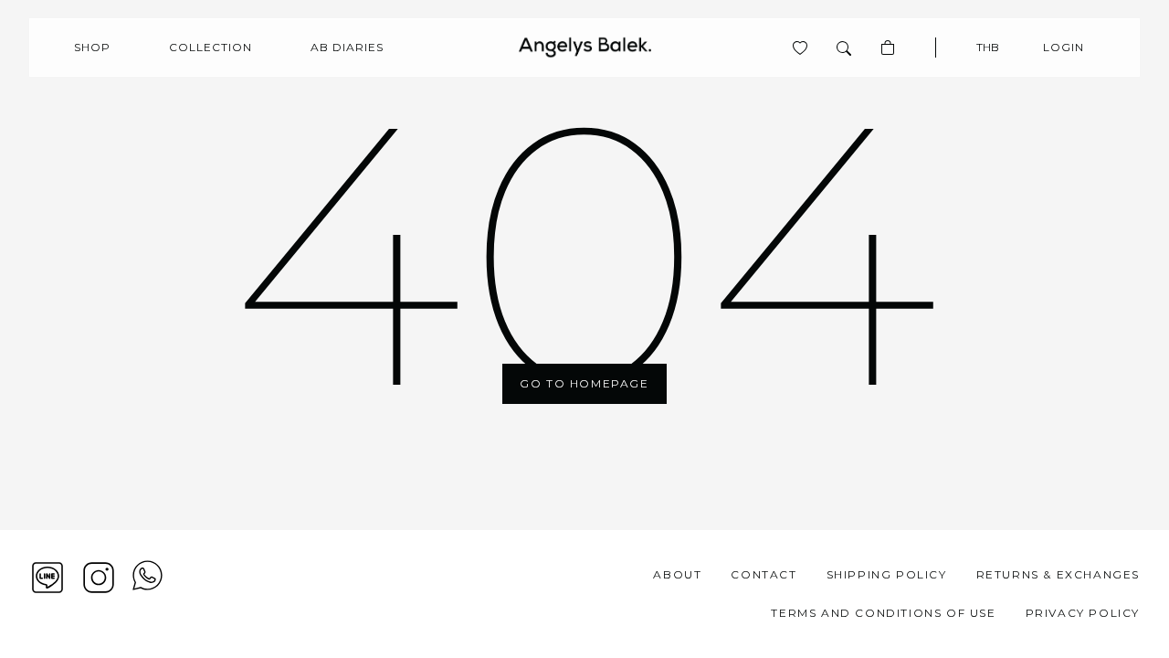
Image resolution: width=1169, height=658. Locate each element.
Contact (763, 574)
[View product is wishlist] (800, 47)
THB (987, 47)
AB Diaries (347, 47)
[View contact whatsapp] (147, 594)
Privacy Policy (1083, 613)
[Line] (47, 577)
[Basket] (887, 47)
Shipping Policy (887, 574)
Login (1063, 47)
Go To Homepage (584, 383)
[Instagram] (98, 577)
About (677, 574)
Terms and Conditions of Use (883, 613)
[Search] (844, 47)
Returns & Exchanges (1058, 574)
